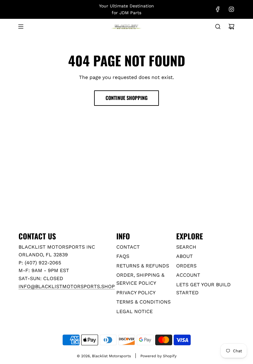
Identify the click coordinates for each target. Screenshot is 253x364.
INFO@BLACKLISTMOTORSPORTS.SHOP (67, 286)
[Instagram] (231, 9)
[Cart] (231, 26)
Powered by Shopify (158, 356)
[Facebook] (218, 9)
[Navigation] (20, 26)
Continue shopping (126, 97)
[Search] (218, 26)
